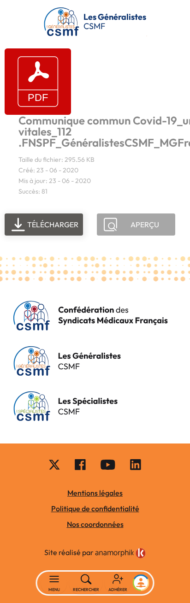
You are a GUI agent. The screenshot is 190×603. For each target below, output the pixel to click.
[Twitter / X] (54, 464)
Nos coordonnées (95, 524)
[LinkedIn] (135, 464)
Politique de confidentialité (95, 508)
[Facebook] (80, 464)
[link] (120, 553)
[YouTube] (108, 464)
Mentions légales (95, 492)
